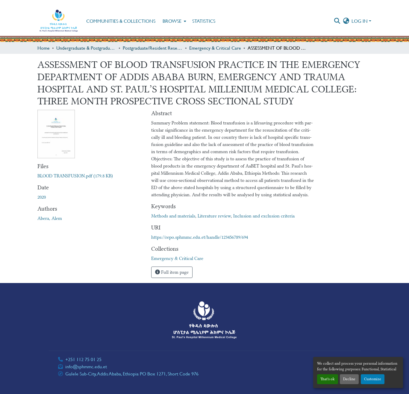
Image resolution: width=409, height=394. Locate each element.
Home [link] (43, 47)
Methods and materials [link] (173, 216)
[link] (90, 175)
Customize (372, 379)
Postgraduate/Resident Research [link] (153, 47)
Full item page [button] (174, 272)
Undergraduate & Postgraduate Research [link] (86, 47)
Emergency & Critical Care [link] (215, 47)
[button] (58, 21)
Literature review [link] (214, 216)
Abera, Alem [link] (49, 218)
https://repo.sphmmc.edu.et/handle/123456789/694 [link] (199, 237)
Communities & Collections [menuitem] (120, 20)
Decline (349, 379)
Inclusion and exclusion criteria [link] (264, 216)
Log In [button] (360, 20)
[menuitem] (173, 21)
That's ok (327, 379)
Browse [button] (172, 20)
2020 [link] (41, 197)
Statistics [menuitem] (203, 20)
